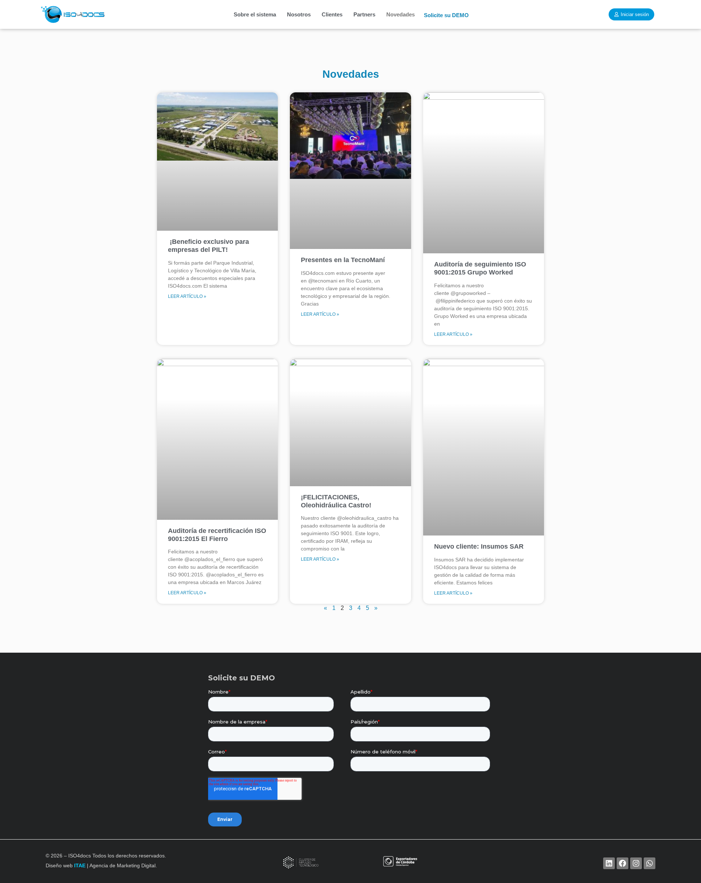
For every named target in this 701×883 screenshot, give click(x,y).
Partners (364, 14)
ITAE (79, 865)
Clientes (332, 14)
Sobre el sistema (255, 14)
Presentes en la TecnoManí (343, 260)
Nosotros (299, 14)
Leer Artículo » (187, 296)
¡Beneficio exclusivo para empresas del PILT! (208, 245)
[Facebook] (622, 863)
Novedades (400, 14)
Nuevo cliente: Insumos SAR (479, 546)
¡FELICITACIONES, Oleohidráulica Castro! (336, 501)
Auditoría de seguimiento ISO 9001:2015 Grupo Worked (480, 268)
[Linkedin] (609, 863)
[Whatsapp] (649, 863)
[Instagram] (636, 863)
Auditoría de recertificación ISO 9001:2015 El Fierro (217, 534)
